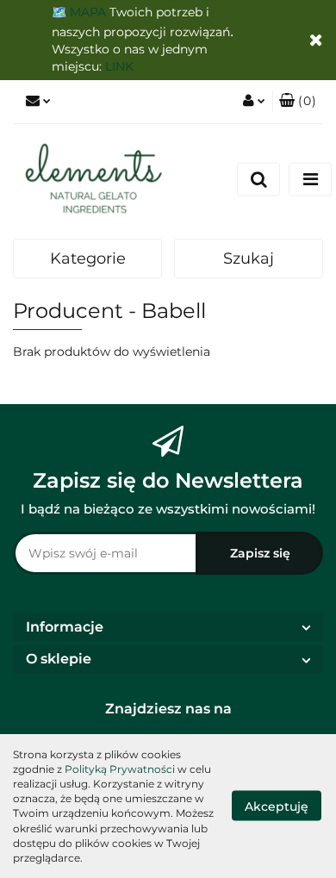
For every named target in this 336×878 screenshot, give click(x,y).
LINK (119, 66)
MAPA (88, 12)
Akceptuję (276, 806)
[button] (297, 101)
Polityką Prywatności (120, 769)
